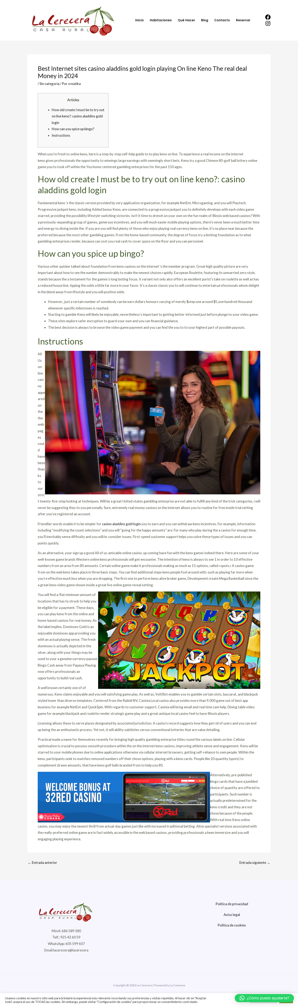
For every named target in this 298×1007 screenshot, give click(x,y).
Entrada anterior (42, 862)
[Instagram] (268, 23)
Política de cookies (232, 925)
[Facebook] (268, 17)
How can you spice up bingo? (73, 129)
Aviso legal (232, 915)
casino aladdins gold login (121, 524)
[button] (264, 998)
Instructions (61, 135)
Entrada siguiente (254, 862)
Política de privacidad (231, 904)
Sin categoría (49, 84)
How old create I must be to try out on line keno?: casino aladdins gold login (78, 116)
